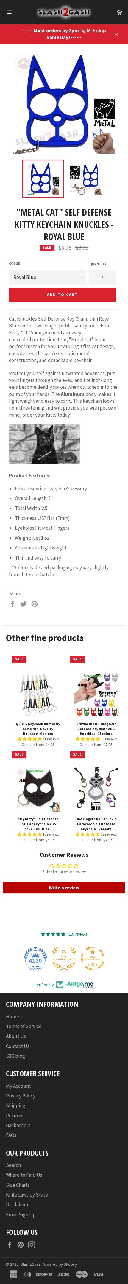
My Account (18, 1086)
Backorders (18, 1125)
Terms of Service (24, 1026)
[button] (30, 739)
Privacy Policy (20, 1095)
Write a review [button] (64, 887)
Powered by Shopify (59, 1264)
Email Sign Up (21, 1214)
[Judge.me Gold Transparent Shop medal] (92, 958)
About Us (16, 1036)
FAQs (11, 1135)
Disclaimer (17, 1204)
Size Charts (18, 1185)
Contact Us (17, 1046)
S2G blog (15, 1056)
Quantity (98, 264)
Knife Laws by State (27, 1194)
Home (12, 1016)
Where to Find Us (24, 1175)
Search (13, 1165)
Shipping (15, 1105)
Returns (14, 1115)
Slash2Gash (30, 1264)
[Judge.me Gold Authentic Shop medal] (64, 958)
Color (14, 263)
